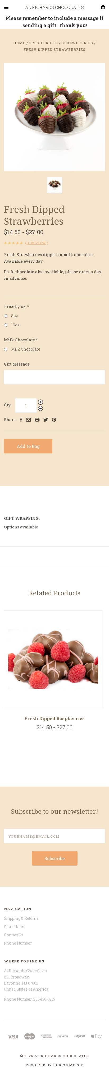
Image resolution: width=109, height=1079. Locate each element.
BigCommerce (68, 1065)
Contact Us (13, 934)
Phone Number (18, 943)
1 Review (37, 243)
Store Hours (14, 926)
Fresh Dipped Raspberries (54, 718)
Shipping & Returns (21, 918)
